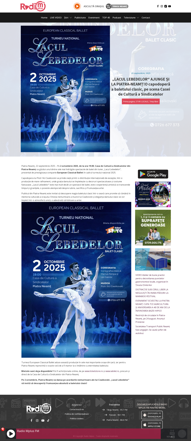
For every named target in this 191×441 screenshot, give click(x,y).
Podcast (117, 17)
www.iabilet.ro (112, 371)
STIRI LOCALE (142, 101)
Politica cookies (77, 418)
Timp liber (153, 101)
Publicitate (80, 17)
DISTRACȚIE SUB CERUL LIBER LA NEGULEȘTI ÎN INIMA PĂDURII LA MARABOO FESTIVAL (152, 293)
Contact (146, 17)
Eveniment (94, 17)
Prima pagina (129, 101)
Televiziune (130, 17)
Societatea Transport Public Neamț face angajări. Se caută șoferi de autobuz (153, 329)
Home (44, 17)
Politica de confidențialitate (77, 414)
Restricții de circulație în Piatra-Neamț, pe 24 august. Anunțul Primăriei (151, 318)
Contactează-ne (77, 409)
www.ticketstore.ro (94, 371)
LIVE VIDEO (56, 17)
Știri (66, 17)
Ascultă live (77, 404)
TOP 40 (106, 17)
